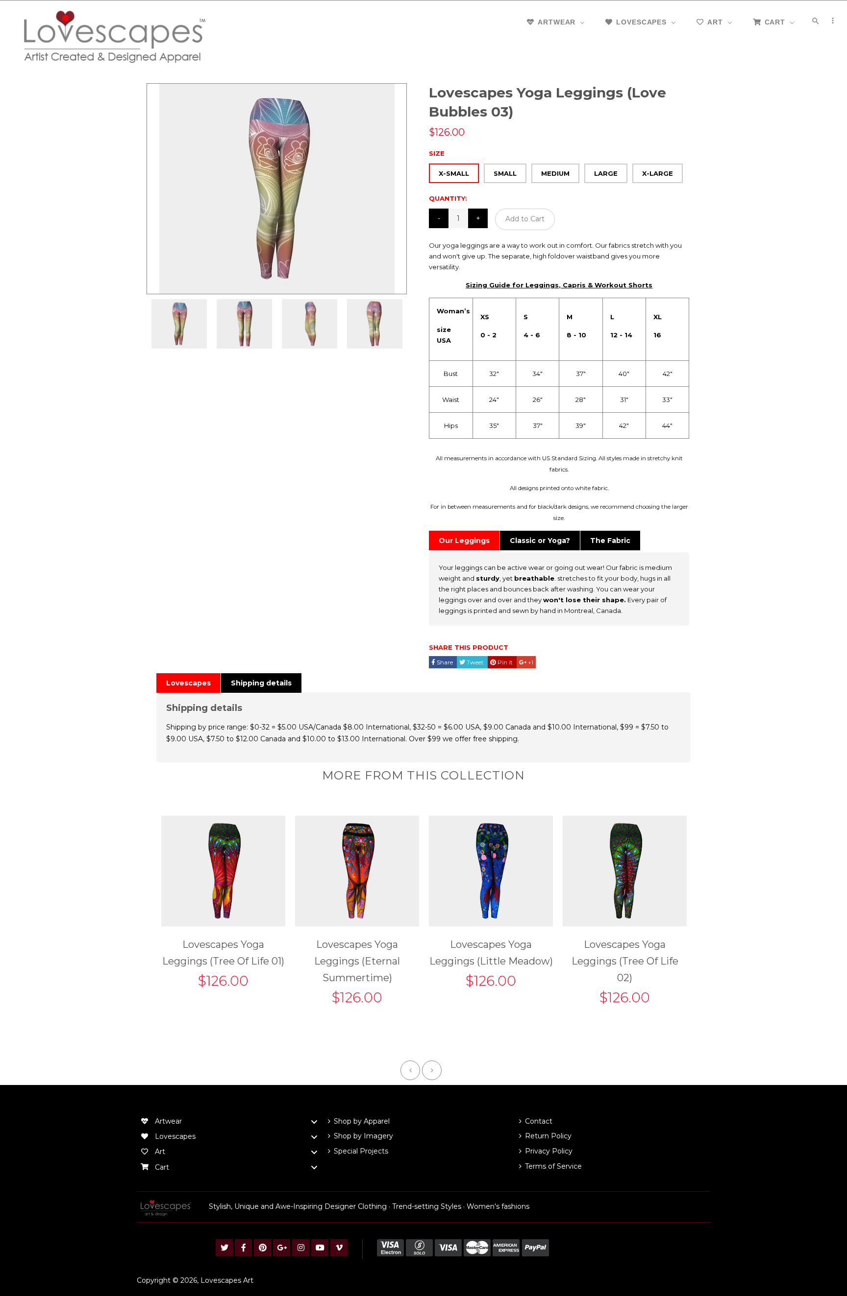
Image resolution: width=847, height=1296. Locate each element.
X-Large (657, 173)
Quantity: (448, 198)
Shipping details (261, 683)
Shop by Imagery (363, 1135)
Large (606, 173)
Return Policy (548, 1135)
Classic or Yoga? (540, 540)
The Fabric (610, 540)
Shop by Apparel (362, 1121)
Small (505, 173)
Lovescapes (188, 683)
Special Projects (361, 1151)
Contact (538, 1121)
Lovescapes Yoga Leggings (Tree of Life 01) (223, 953)
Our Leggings (464, 540)
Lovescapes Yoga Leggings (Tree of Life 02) (625, 961)
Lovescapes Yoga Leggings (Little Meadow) (491, 953)
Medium (555, 173)
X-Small (454, 173)
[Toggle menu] (314, 1121)
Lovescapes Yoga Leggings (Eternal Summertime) (357, 961)
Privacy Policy (549, 1151)
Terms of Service (553, 1166)
